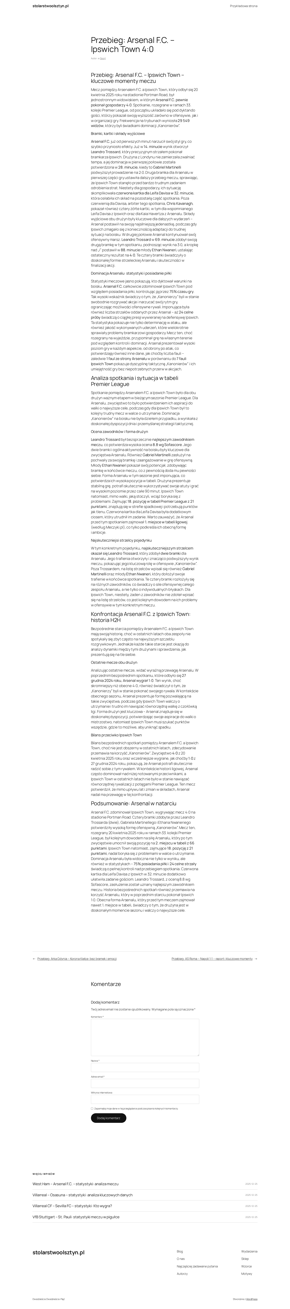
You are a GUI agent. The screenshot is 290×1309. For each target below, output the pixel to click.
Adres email (98, 1076)
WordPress (251, 1299)
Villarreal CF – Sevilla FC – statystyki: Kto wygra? (72, 1206)
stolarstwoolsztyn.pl (50, 5)
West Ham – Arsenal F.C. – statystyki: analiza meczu (75, 1184)
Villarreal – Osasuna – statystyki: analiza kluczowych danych (83, 1195)
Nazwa (95, 1060)
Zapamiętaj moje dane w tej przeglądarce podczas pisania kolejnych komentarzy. (136, 1108)
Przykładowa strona (243, 6)
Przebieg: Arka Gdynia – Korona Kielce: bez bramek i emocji (77, 959)
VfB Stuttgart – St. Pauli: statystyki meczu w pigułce (76, 1217)
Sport (103, 58)
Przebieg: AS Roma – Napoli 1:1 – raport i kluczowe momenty (212, 959)
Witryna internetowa (101, 1092)
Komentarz (97, 1016)
